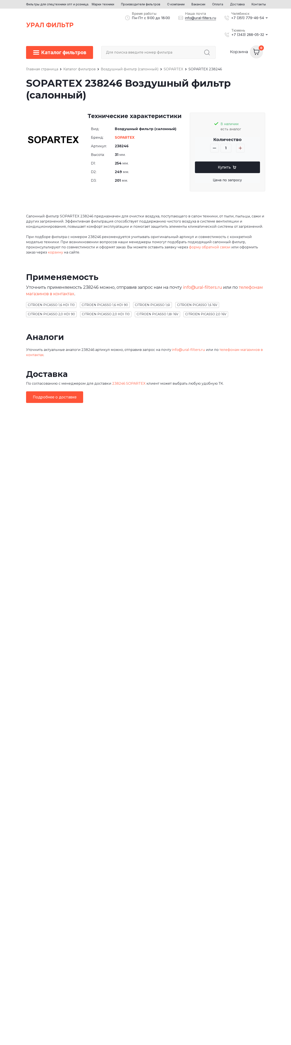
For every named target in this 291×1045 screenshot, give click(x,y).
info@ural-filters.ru (200, 18)
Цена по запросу (227, 180)
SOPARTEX (124, 137)
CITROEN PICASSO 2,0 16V (205, 314)
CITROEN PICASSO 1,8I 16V (157, 314)
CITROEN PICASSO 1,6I (152, 305)
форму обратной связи (209, 247)
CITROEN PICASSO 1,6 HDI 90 (105, 305)
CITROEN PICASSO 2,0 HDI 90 (51, 314)
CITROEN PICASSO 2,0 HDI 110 (106, 314)
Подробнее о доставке (54, 397)
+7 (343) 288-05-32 (247, 34)
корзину (55, 252)
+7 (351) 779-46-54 (247, 18)
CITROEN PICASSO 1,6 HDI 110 (51, 305)
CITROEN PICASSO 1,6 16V (197, 305)
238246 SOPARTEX (129, 383)
